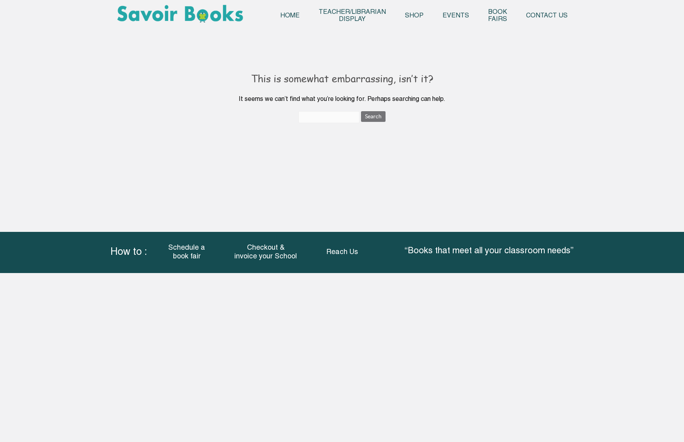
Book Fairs (497, 15)
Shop (414, 16)
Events (456, 16)
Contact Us (547, 16)
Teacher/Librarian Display (352, 15)
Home (290, 16)
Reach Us (342, 252)
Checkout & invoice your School (265, 252)
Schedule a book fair (186, 252)
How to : (128, 252)
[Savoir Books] (179, 16)
